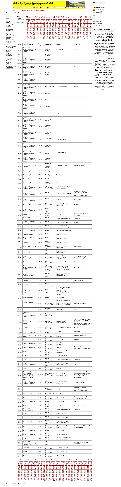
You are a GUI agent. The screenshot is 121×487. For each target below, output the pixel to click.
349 (59, 36)
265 (59, 31)
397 (78, 38)
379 (87, 37)
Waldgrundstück (110, 80)
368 (53, 37)
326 (53, 34)
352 (68, 36)
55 (91, 17)
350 (62, 36)
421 (90, 40)
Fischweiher (105, 47)
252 (84, 29)
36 (44, 17)
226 (68, 28)
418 (81, 40)
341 (34, 36)
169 (87, 24)
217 (40, 28)
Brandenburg (9, 24)
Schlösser (102, 76)
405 (41, 40)
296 (90, 32)
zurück (15, 13)
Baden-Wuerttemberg (9, 19)
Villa (96, 80)
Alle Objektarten (10, 68)
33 (37, 17)
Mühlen (97, 64)
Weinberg (111, 86)
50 (79, 17)
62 (42, 19)
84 (29, 20)
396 (75, 38)
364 (40, 37)
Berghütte (112, 43)
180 (56, 25)
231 (84, 28)
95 (56, 20)
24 (81, 16)
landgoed (8, 53)
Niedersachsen (10, 32)
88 (39, 20)
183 (65, 25)
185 (72, 25)
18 (66, 16)
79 (83, 19)
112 (41, 21)
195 (37, 27)
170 (90, 24)
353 (72, 36)
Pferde (113, 64)
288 (65, 32)
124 (78, 21)
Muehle (96, 61)
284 (53, 32)
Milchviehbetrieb (110, 58)
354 (75, 36)
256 (31, 31)
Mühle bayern (111, 61)
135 (47, 23)
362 (34, 37)
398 (81, 38)
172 (31, 25)
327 (56, 34)
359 (90, 36)
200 (53, 27)
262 (50, 31)
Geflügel (111, 49)
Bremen (8, 25)
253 (87, 29)
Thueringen (9, 42)
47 (71, 17)
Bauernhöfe (97, 43)
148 (87, 23)
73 (69, 19)
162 (65, 24)
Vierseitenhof (104, 79)
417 (78, 40)
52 (83, 17)
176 (43, 25)
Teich (97, 77)
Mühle (103, 61)
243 (56, 29)
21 (74, 16)
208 (78, 27)
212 (90, 27)
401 (90, 38)
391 (59, 38)
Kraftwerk (96, 53)
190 (87, 25)
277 (31, 32)
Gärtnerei (98, 52)
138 (56, 23)
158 (53, 24)
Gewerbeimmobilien (11, 66)
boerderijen (9, 50)
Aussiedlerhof (109, 37)
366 (47, 37)
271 (78, 31)
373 (68, 37)
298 (31, 33)
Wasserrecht (109, 85)
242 (53, 29)
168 (84, 24)
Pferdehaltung (99, 66)
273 (84, 31)
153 (37, 24)
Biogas (98, 45)
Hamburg (8, 26)
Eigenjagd (97, 46)
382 (31, 38)
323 (43, 34)
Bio (94, 45)
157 (50, 24)
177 (47, 25)
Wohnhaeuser (9, 67)
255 (28, 31)
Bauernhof (107, 39)
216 (37, 28)
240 (47, 29)
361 (31, 37)
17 (64, 16)
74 (71, 19)
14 (56, 16)
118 (59, 21)
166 (78, 24)
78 (81, 19)
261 (47, 31)
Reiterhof (101, 70)
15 (59, 16)
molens (8, 57)
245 (62, 29)
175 (40, 25)
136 (50, 23)
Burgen (8, 61)
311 (72, 33)
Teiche (101, 77)
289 (68, 32)
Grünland (105, 50)
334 (78, 34)
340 (31, 36)
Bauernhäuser (108, 42)
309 (65, 33)
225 (65, 28)
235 (31, 29)
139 (59, 23)
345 (47, 36)
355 (78, 36)
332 (72, 34)
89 (41, 20)
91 (46, 20)
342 (37, 36)
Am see (102, 37)
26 (86, 16)
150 (28, 24)
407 (47, 40)
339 (28, 36)
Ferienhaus (112, 46)
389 (53, 38)
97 (61, 20)
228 (75, 28)
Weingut (99, 87)
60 (37, 19)
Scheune (104, 74)
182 (62, 25)
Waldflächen (102, 80)
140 (62, 23)
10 (47, 16)
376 (78, 37)
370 (59, 37)
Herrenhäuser (105, 52)
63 (44, 19)
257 (34, 31)
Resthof (97, 74)
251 (81, 29)
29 (27, 17)
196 (40, 27)
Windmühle (109, 87)
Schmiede (108, 76)
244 (59, 29)
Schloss (110, 74)
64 (47, 19)
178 (50, 25)
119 (62, 21)
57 (29, 19)
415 (72, 40)
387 (47, 38)
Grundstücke (9, 64)
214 (31, 28)
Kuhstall (102, 53)
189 (84, 25)
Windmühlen (104, 89)
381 (28, 38)
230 (81, 28)
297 (28, 33)
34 (39, 17)
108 (29, 21)
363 (37, 37)
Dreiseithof (112, 45)
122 (72, 21)
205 (68, 27)
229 (78, 28)
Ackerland (98, 34)
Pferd (109, 64)
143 (72, 23)
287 (62, 32)
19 (69, 16)
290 (72, 32)
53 (86, 17)
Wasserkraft (99, 83)
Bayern (8, 21)
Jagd (111, 52)
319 (31, 34)
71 (64, 19)
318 (28, 34)
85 (31, 20)
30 (29, 17)
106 (87, 20)
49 (76, 17)
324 (47, 34)
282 (47, 32)
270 (75, 31)
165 (75, 24)
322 (40, 34)
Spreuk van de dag (70, 7)
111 (38, 21)
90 (44, 20)
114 (47, 21)
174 (37, 25)
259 (40, 31)
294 (84, 32)
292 (78, 32)
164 (72, 24)
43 (61, 17)
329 (62, 34)
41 (56, 17)
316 (87, 33)
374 (72, 37)
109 (32, 21)
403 (35, 40)
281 (43, 32)
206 (72, 27)
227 (72, 28)
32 (34, 17)
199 (50, 27)
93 (51, 20)
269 (72, 31)
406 (44, 40)
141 (65, 23)
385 (40, 38)
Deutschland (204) (100, 9)
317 (90, 33)
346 (50, 36)
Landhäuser (100, 58)
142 (68, 23)
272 (81, 31)
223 (59, 28)
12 (51, 16)
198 (47, 27)
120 (65, 21)
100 (68, 20)
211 (87, 27)
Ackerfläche (103, 31)
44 (64, 17)
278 (34, 32)
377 (81, 37)
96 (58, 20)
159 (56, 24)
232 (87, 28)
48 (74, 17)
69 (59, 19)
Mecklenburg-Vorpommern (9, 30)
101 (72, 20)
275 (90, 31)
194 (34, 27)
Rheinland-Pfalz (10, 36)
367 (50, 37)
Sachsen (8, 38)
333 (75, 34)
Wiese (103, 87)
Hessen (8, 28)
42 (59, 17)
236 (34, 29)
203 (62, 27)
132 (37, 23)
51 (81, 17)
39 (51, 17)
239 (43, 29)
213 (28, 28)
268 (68, 31)
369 (56, 37)
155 (43, 24)
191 (90, 25)
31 (32, 17)
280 (40, 32)
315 (84, 33)
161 (62, 24)
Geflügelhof (99, 50)
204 (65, 27)
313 (78, 33)
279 (37, 32)
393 (65, 38)
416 (75, 40)
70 (61, 19)
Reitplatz (105, 72)
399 (84, 38)
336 (84, 34)
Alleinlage (108, 33)
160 (59, 24)
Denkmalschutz (105, 45)
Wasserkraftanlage (108, 83)
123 (75, 21)
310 (68, 33)
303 (47, 33)
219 (47, 28)
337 (87, 34)
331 (68, 34)
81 (88, 19)
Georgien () (98, 25)
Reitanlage (101, 67)
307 (59, 33)
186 (75, 25)
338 (90, 34)
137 (53, 23)
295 (87, 32)
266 (62, 31)
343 (40, 36)
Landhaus (104, 55)
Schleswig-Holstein (11, 41)
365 (43, 37)
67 (54, 19)
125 (81, 21)
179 (53, 25)
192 (28, 27)
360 (28, 37)
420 (87, 40)
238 (40, 29)
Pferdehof (106, 66)
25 (83, 16)
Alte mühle (108, 36)
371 (62, 37)
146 (81, 23)
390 (56, 38)
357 (84, 36)
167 (81, 24)
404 (38, 40)
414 (68, 40)
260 (43, 31)
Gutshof (110, 50)
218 (43, 28)
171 (28, 25)
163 (68, 24)
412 (62, 40)
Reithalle (99, 72)
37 (47, 17)
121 (68, 21)
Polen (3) (97, 14)
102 (75, 20)
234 (28, 29)
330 (65, 34)
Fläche (111, 47)
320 (34, 34)
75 (74, 19)
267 (65, 31)
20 (71, 16)
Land (106, 53)
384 (37, 38)
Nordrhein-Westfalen (9, 34)
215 (34, 28)
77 (79, 19)
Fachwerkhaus (105, 46)
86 (34, 20)
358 (87, 36)
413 (65, 40)
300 (37, 33)
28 (91, 16)
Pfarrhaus (104, 64)
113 (44, 21)
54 (88, 17)
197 (44, 27)
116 (53, 21)
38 (49, 17)
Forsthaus (98, 49)
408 (50, 40)
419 (84, 40)
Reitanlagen (108, 67)
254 (90, 29)
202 (59, 27)
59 (34, 19)
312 (75, 33)
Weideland (105, 86)
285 (56, 32)
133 (40, 23)
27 (88, 16)
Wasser (99, 82)
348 (56, 36)
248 (72, 29)
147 (84, 23)
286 (59, 32)
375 (75, 37)
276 (28, 32)
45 (66, 17)
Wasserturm (98, 86)
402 (32, 40)
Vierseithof (111, 79)
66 (51, 19)
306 (56, 33)
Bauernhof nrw (100, 42)
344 (43, 36)
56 (27, 19)
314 (81, 33)
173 (34, 25)
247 (68, 29)
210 (84, 27)
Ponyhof (111, 66)
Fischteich (98, 47)
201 (56, 27)
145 (78, 23)
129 (28, 23)
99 (66, 20)
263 (53, 31)
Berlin (7, 22)
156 (47, 24)
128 (90, 21)
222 (56, 28)
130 (31, 23)
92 (49, 20)
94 (54, 20)
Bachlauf (98, 40)
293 (81, 32)
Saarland (8, 37)
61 (39, 19)
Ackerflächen (110, 31)
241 (50, 29)
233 (90, 28)
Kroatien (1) (98, 12)
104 (81, 20)
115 (50, 21)
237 (37, 29)
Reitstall (110, 72)
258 (37, 31)
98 (63, 20)
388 (50, 38)
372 (65, 37)
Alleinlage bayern (99, 36)
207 (75, 27)
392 (62, 38)
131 (34, 23)
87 (36, 20)
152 (34, 24)
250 (78, 29)
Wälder (8, 63)
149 (90, 23)
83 (27, 20)
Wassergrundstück (107, 82)
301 (40, 33)
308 (62, 33)
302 (44, 33)
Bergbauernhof (105, 43)
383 (34, 38)
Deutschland (21, 13)
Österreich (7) (99, 11)
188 (81, 25)
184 (68, 25)
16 (61, 16)
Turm (112, 77)
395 (72, 38)
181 (59, 25)
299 (34, 33)
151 (31, 24)
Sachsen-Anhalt (10, 39)
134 (43, 23)
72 (66, 19)
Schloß (97, 76)
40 (54, 17)
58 (32, 19)
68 (56, 19)
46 (69, 17)
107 (90, 20)
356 (81, 36)
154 (40, 24)
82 (91, 19)
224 (62, 28)
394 (68, 38)
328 (59, 34)
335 (81, 34)
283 (50, 32)
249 (75, 29)
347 (53, 36)
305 (53, 33)
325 (50, 34)
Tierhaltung (107, 77)
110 (35, 21)
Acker (97, 31)
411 (59, 40)
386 (43, 38)
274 (87, 31)
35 (42, 17)
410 (56, 40)
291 (75, 32)
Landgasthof (111, 53)
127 (87, 21)
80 (86, 19)
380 (90, 37)
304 (50, 33)
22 (76, 16)
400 (87, 38)
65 (49, 19)
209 (81, 27)
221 (53, 28)
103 (78, 20)
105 (84, 20)
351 (65, 36)
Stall (113, 76)
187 (78, 25)
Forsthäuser (105, 49)
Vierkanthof (97, 79)
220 (50, 28)
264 (56, 31)
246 (65, 29)
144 (75, 23)
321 (37, 34)
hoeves (8, 51)
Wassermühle (100, 85)
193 (31, 27)
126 (84, 21)
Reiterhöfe (111, 70)
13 (54, 16)
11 (49, 16)
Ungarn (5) (98, 15)
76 (76, 19)
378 (84, 37)
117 (56, 21)
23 (79, 16)
